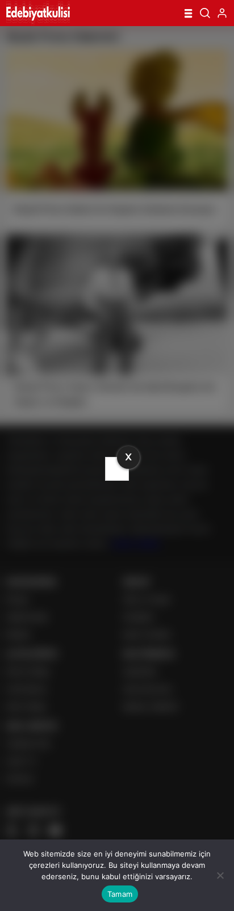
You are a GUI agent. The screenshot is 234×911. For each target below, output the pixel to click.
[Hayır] (219, 875)
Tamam (119, 894)
